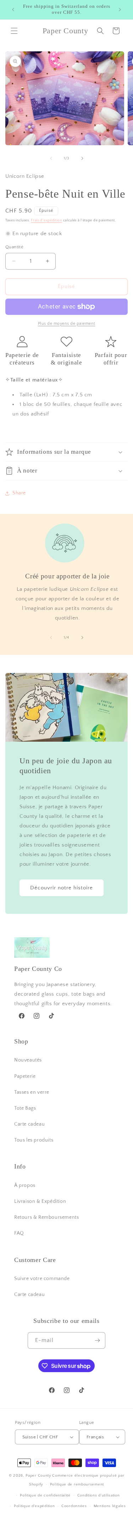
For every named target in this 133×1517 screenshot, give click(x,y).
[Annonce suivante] (120, 9)
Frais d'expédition (46, 220)
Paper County (38, 1475)
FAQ (19, 1233)
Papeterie (24, 1076)
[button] (14, 31)
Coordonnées (74, 1506)
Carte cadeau (29, 1124)
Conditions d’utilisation (98, 1495)
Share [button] (19, 493)
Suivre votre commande (42, 1278)
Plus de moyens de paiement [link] (66, 323)
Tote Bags (25, 1108)
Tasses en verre (31, 1092)
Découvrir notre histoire (61, 888)
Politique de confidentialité (45, 1495)
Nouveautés (28, 1060)
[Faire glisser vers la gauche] (51, 158)
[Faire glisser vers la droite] (82, 158)
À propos (24, 1185)
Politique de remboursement (77, 1484)
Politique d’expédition (34, 1506)
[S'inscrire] (97, 1340)
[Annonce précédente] (13, 9)
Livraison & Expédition (40, 1201)
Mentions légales (110, 1506)
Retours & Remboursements (46, 1217)
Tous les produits (33, 1140)
